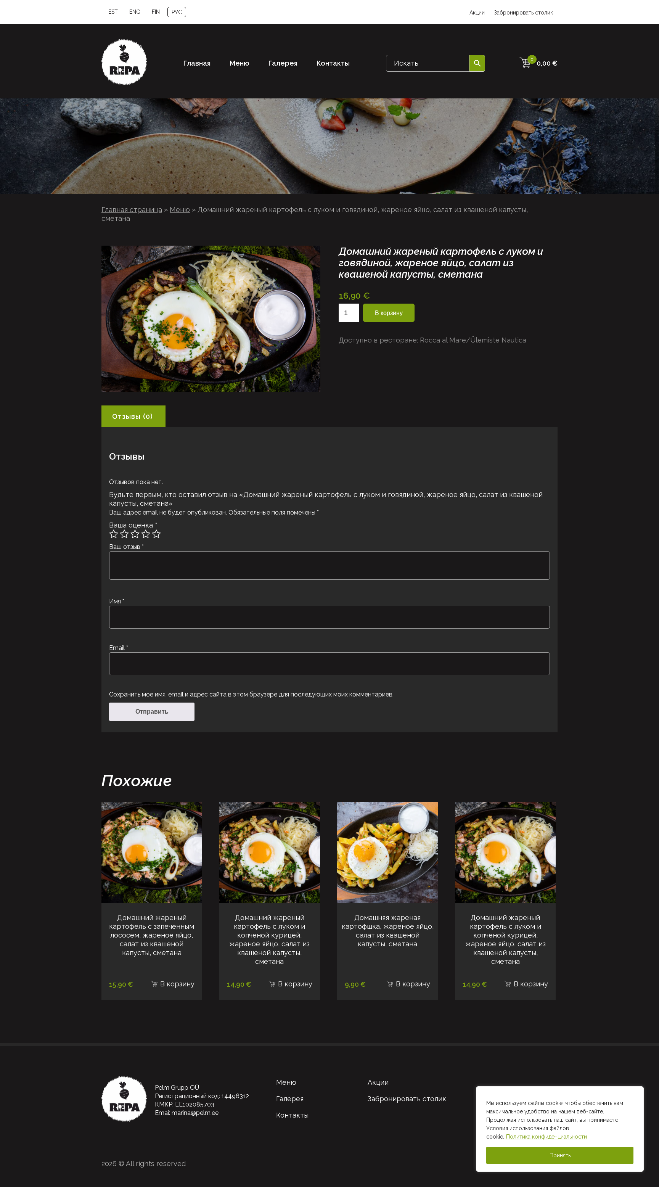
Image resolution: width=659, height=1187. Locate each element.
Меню (239, 63)
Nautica (513, 340)
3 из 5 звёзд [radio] (135, 534)
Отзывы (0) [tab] (132, 416)
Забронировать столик (523, 13)
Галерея (282, 63)
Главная (197, 63)
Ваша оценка (133, 525)
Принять (560, 1155)
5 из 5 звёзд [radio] (156, 534)
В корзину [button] (177, 984)
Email (118, 647)
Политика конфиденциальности (546, 1137)
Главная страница (131, 210)
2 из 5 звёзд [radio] (124, 534)
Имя (116, 601)
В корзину (389, 313)
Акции (477, 13)
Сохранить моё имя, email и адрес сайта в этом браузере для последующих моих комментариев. (251, 694)
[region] (560, 1129)
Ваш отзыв (126, 546)
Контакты (333, 63)
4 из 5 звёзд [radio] (145, 534)
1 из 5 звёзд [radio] (113, 534)
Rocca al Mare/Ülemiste (460, 340)
